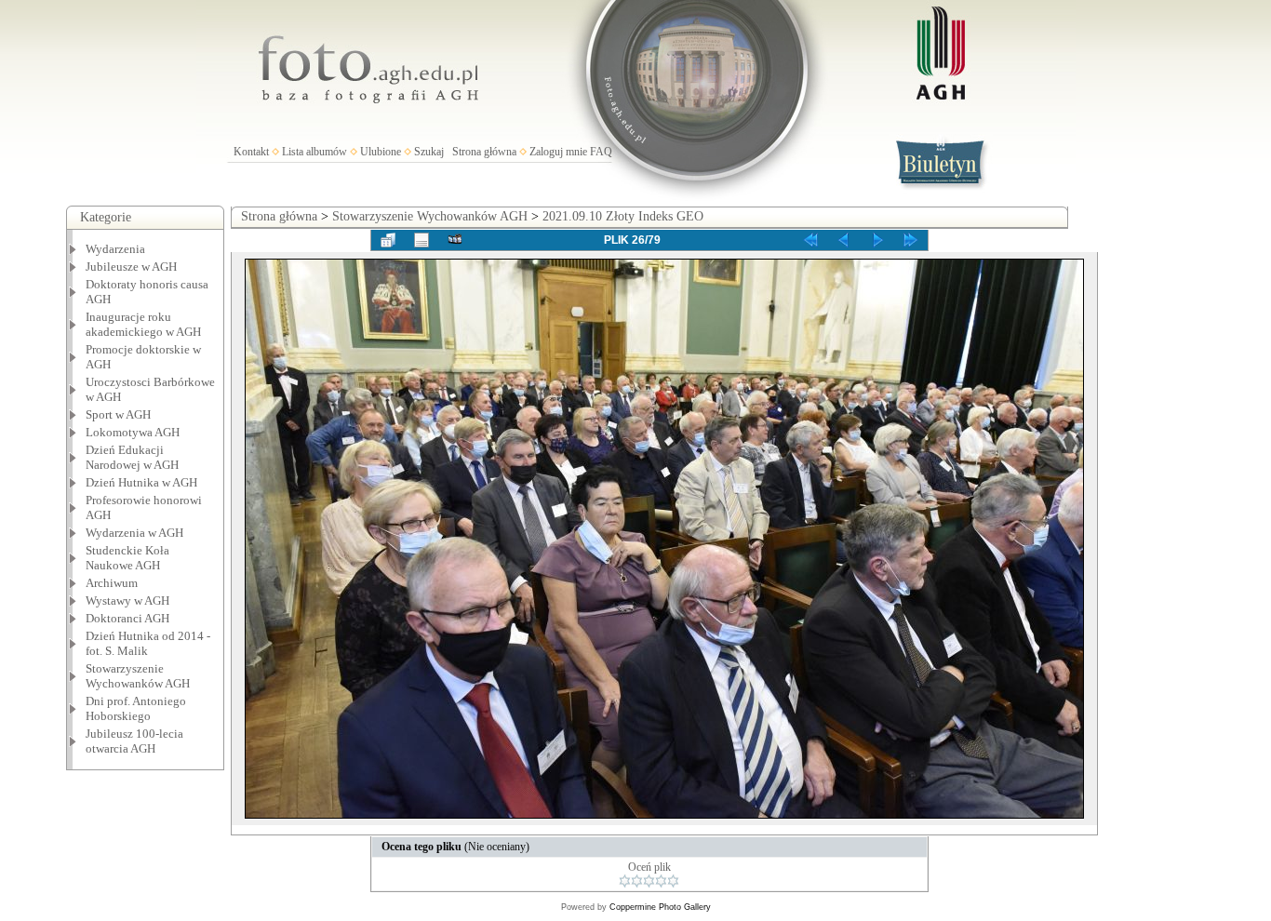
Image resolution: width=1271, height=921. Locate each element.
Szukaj (429, 151)
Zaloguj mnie (558, 151)
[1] (625, 881)
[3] (649, 881)
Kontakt (251, 151)
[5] (673, 881)
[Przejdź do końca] (911, 240)
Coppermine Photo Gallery (660, 907)
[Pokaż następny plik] (877, 240)
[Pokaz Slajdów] (455, 240)
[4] (661, 881)
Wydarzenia (115, 249)
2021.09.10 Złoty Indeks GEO (622, 216)
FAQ (601, 151)
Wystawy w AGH (127, 600)
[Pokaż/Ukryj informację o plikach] (421, 240)
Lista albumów (314, 151)
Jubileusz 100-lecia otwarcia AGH (134, 741)
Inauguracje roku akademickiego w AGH (143, 324)
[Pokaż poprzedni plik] (844, 240)
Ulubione (380, 151)
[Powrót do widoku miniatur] (388, 240)
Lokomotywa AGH (133, 432)
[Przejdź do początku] (810, 240)
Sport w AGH (118, 414)
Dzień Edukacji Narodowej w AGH (132, 457)
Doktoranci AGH (127, 618)
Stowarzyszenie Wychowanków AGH (138, 675)
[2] (637, 881)
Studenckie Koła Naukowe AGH (127, 557)
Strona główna (484, 151)
